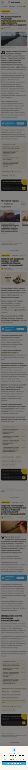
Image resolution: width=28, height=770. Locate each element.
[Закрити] (26, 748)
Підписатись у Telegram (15, 763)
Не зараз (14, 767)
